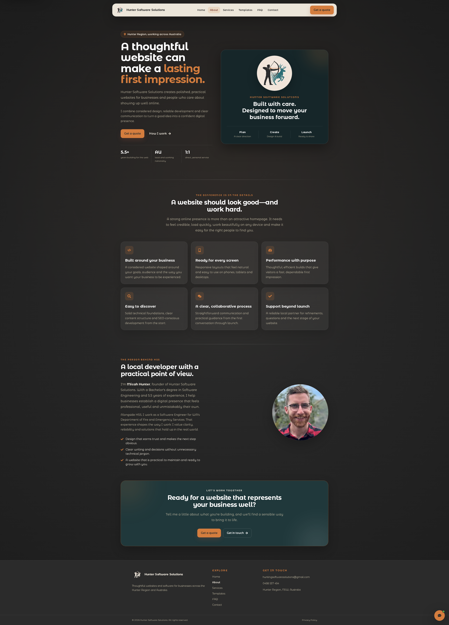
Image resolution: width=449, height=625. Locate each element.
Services (228, 10)
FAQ (260, 10)
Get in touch (235, 533)
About (214, 10)
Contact (273, 10)
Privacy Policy (309, 620)
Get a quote (322, 10)
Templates (245, 10)
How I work (158, 133)
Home (201, 10)
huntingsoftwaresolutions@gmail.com (286, 577)
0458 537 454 (271, 583)
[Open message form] (439, 615)
